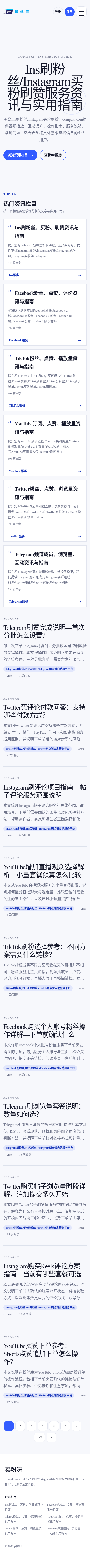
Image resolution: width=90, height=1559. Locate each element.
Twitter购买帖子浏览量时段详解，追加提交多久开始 (44, 1190)
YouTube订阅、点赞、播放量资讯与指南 (65, 1518)
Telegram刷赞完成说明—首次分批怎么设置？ (44, 631)
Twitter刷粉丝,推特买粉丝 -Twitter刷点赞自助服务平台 (38, 749)
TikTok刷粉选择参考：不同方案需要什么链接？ (44, 950)
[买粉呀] (16, 11)
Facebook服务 (45, 340)
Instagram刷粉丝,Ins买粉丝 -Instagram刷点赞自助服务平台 (40, 829)
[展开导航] (81, 11)
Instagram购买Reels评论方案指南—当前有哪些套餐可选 (42, 1269)
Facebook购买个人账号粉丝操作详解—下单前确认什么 (44, 1030)
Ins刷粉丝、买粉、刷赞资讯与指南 (24, 1507)
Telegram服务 (45, 601)
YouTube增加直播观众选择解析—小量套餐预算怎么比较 (43, 870)
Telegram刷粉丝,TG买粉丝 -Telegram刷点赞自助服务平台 (39, 669)
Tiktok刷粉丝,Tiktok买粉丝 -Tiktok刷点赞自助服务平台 (38, 988)
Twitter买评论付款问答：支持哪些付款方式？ (44, 711)
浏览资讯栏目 (20, 154)
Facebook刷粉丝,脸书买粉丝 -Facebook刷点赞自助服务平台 (40, 1068)
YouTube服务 (45, 470)
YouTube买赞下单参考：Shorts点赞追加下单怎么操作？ (40, 1353)
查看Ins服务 (53, 154)
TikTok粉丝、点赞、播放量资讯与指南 (23, 1518)
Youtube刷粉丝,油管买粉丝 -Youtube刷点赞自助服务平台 (39, 908)
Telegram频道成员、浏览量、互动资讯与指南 (65, 1530)
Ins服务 (45, 274)
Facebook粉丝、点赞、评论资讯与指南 (65, 1507)
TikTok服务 (45, 405)
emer (9, 675)
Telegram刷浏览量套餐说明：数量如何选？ (44, 1110)
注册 (69, 12)
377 (39, 1437)
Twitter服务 (45, 536)
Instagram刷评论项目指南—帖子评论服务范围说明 (44, 791)
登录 (58, 12)
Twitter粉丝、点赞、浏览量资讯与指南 (23, 1530)
